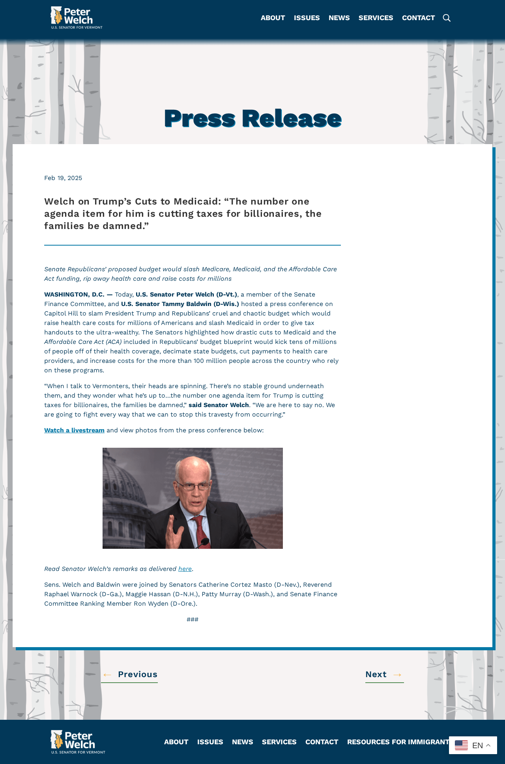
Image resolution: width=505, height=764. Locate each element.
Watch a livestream (74, 430)
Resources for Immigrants (400, 742)
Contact (418, 18)
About (273, 18)
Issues (307, 18)
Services (376, 18)
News (339, 18)
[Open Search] (446, 17)
